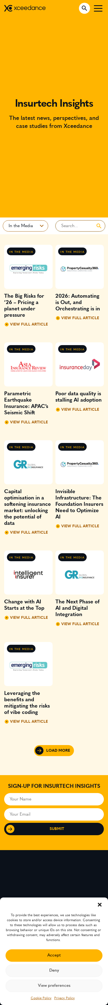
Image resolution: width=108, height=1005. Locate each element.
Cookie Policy (41, 998)
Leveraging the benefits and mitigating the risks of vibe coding (27, 703)
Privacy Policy (64, 998)
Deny (54, 970)
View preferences (54, 985)
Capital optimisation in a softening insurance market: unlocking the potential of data (27, 507)
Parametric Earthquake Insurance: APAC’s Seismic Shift (26, 403)
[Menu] (98, 8)
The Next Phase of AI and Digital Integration (77, 608)
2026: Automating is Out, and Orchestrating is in (77, 302)
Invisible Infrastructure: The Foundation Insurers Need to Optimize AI (79, 504)
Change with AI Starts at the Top (24, 605)
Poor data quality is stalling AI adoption (78, 397)
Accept (54, 955)
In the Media (21, 252)
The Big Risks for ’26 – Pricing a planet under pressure (24, 306)
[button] (99, 904)
